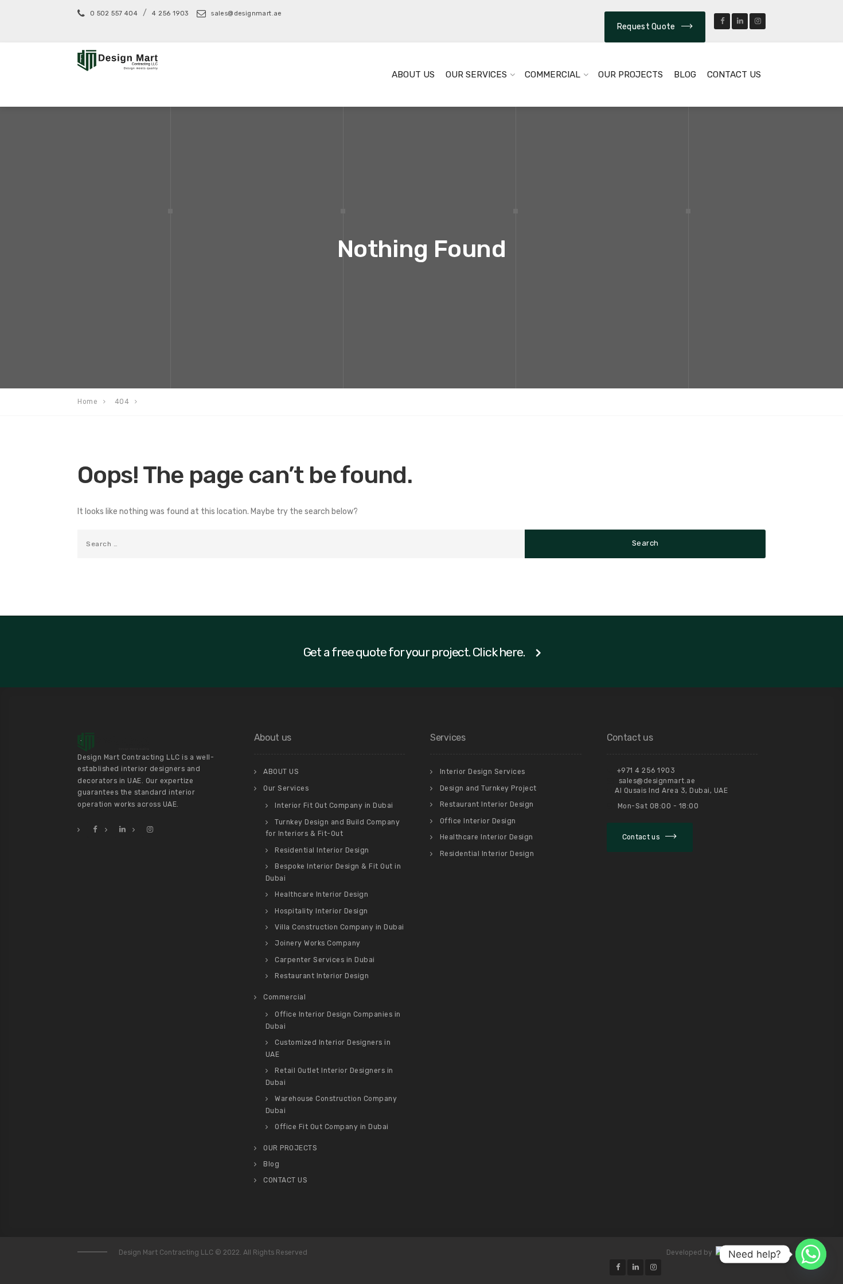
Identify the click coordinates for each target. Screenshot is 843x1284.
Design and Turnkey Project (488, 788)
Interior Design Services (482, 772)
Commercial (552, 74)
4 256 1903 (170, 13)
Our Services (476, 74)
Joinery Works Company (318, 943)
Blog (685, 74)
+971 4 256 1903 (645, 770)
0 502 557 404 (113, 13)
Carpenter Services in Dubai (325, 960)
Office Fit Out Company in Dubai (332, 1127)
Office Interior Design (478, 821)
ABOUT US (413, 74)
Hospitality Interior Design (321, 911)
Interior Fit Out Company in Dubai (334, 805)
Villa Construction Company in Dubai (339, 927)
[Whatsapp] (810, 1254)
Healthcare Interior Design (321, 894)
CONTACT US (734, 74)
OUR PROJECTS (630, 74)
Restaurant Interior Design (322, 976)
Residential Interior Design (322, 850)
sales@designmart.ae (245, 13)
